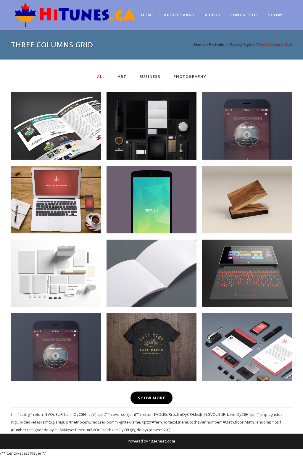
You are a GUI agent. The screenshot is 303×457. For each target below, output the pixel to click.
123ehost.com (162, 441)
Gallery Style (240, 44)
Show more (151, 397)
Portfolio (216, 44)
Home (199, 44)
